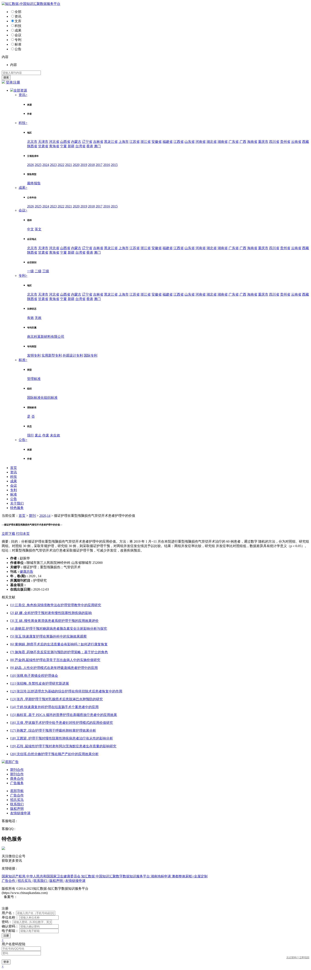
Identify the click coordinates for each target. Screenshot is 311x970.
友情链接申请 (20, 813)
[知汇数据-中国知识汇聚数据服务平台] (31, 4)
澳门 (97, 146)
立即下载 (8, 533)
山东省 (189, 141)
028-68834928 (27, 821)
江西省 (178, 141)
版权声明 (17, 808)
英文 (38, 229)
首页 (13, 468)
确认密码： (10, 926)
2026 (30, 165)
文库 (18, 21)
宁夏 (63, 146)
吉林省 (98, 141)
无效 (38, 318)
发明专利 (34, 355)
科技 (18, 26)
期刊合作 (17, 769)
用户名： (8, 913)
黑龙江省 (111, 141)
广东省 (233, 141)
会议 (18, 35)
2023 (53, 165)
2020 (76, 165)
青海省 (54, 146)
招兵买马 (17, 800)
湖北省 (211, 141)
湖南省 (222, 141)
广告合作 (17, 795)
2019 (83, 165)
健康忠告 (26, 571)
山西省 (65, 141)
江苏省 (134, 141)
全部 (18, 12)
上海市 (123, 141)
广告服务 (17, 783)
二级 (38, 271)
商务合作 (17, 778)
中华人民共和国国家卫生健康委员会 (53, 876)
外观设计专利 (73, 355)
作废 (45, 435)
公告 (18, 49)
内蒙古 (76, 141)
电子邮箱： (10, 930)
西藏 (305, 141)
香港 (89, 146)
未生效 (55, 435)
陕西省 (32, 146)
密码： (7, 922)
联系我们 (17, 804)
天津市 (43, 141)
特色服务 (17, 508)
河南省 (200, 141)
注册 (16, 82)
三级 (45, 271)
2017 (99, 165)
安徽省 (156, 141)
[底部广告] (10, 762)
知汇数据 (88, 876)
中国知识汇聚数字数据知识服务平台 (123, 876)
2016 (106, 165)
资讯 (18, 16)
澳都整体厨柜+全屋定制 (190, 876)
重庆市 (263, 141)
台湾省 (80, 146)
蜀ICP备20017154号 (31, 897)
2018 (91, 165)
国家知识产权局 (14, 876)
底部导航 (17, 791)
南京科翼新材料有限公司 (45, 336)
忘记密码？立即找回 (297, 957)
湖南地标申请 (161, 876)
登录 (9, 82)
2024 (45, 165)
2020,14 (44, 515)
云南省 (296, 141)
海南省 (252, 141)
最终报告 (34, 183)
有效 (30, 318)
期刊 (32, 515)
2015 (114, 165)
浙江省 (145, 141)
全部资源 (20, 90)
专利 (18, 40)
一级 (30, 271)
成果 (18, 30)
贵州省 (285, 141)
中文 (30, 229)
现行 (30, 435)
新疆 (71, 146)
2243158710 (24, 829)
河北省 (54, 141)
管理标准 (34, 379)
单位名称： (10, 917)
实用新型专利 (51, 355)
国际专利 (90, 355)
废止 (38, 435)
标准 (18, 44)
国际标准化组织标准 (42, 397)
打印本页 (23, 533)
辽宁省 (87, 141)
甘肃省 (43, 146)
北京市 (32, 141)
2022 (61, 165)
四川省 (274, 141)
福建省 (167, 141)
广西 (242, 141)
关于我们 (17, 503)
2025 (38, 165)
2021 (68, 165)
